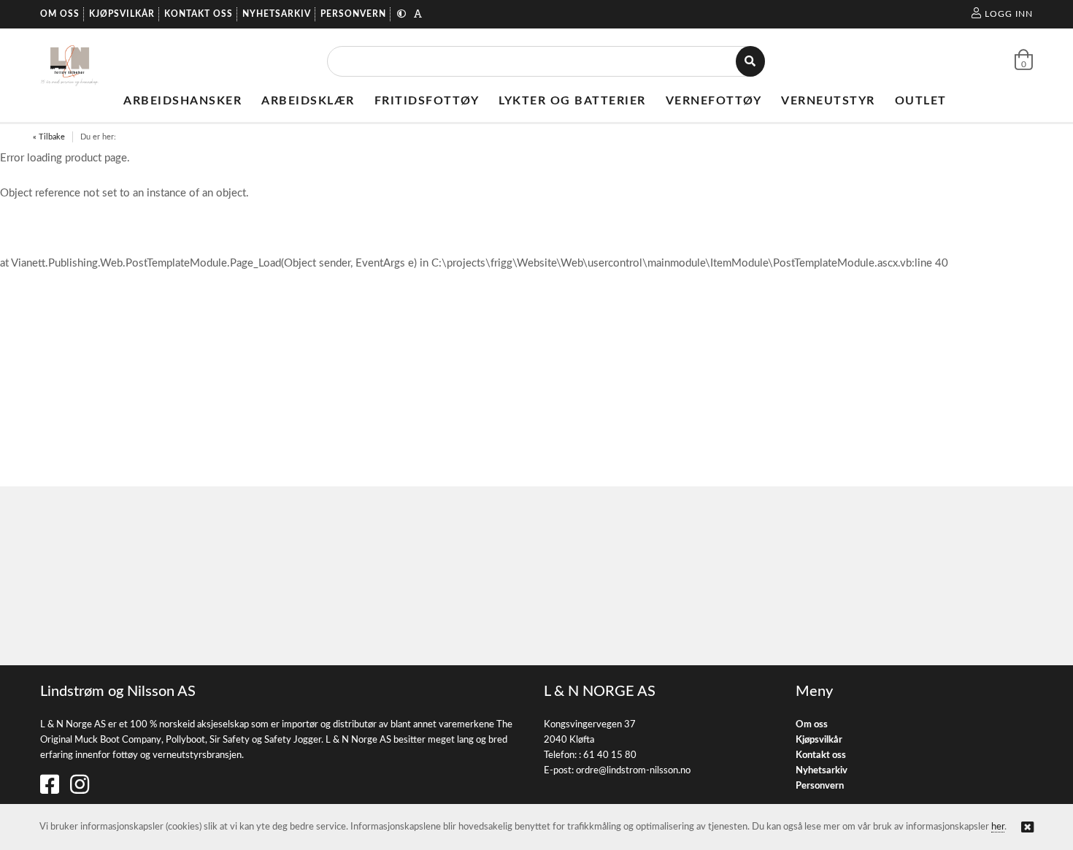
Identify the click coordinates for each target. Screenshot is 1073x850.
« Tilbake (49, 137)
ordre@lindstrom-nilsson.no (633, 771)
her (997, 827)
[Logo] (70, 61)
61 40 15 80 (610, 755)
